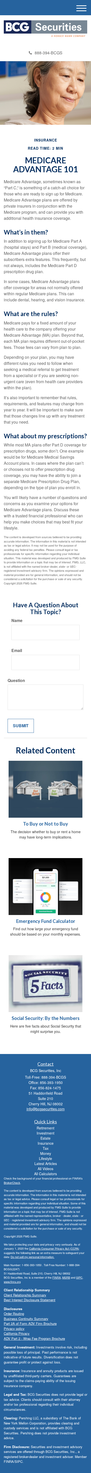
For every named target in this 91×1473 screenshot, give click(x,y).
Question (16, 680)
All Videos (45, 1168)
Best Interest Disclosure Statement (29, 1299)
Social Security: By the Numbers (46, 1018)
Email (16, 650)
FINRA (56, 1277)
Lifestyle (45, 1158)
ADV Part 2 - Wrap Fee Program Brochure (34, 1338)
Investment (45, 1133)
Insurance (46, 1143)
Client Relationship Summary (25, 1295)
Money (45, 1153)
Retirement (45, 1127)
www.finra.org (12, 1282)
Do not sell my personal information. (32, 1257)
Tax (46, 1148)
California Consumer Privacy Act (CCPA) (54, 1248)
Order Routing (14, 1313)
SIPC (79, 1277)
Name (16, 620)
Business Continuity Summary (26, 1318)
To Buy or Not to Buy (45, 824)
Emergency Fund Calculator (45, 921)
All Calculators (45, 1173)
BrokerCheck (12, 1183)
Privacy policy (14, 1328)
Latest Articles (45, 1163)
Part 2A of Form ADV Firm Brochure (30, 1323)
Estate (45, 1138)
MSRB (66, 1277)
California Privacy (17, 1333)
